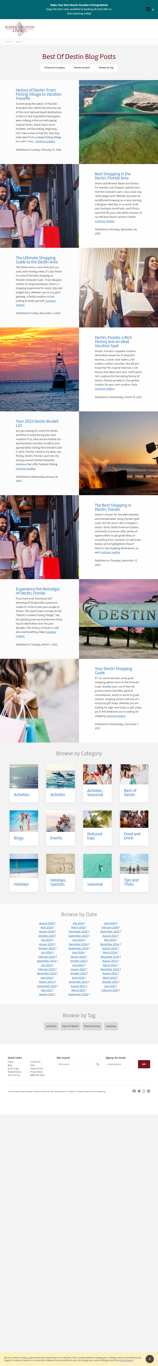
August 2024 (110, 948)
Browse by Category (55, 67)
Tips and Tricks (131, 882)
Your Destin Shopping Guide (113, 670)
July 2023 (46, 965)
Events (56, 838)
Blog (18, 42)
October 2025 (46, 936)
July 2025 (46, 940)
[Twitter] (139, 1091)
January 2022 (46, 982)
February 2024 (47, 956)
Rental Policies (15, 1071)
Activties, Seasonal (95, 792)
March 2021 (78, 990)
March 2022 (110, 977)
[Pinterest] (148, 1091)
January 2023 (78, 969)
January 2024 (78, 956)
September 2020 (78, 994)
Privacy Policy (36, 1071)
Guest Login (13, 1068)
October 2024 (46, 948)
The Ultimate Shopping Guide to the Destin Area (37, 260)
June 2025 (78, 940)
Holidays (21, 884)
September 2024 (78, 948)
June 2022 (47, 977)
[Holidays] (24, 866)
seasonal (95, 884)
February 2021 (110, 990)
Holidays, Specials (58, 882)
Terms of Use (14, 1075)
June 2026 (110, 923)
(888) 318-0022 (37, 1075)
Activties (57, 794)
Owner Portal (36, 1068)
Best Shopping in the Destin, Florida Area (113, 176)
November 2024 (110, 944)
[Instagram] (144, 1091)
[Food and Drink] (134, 819)
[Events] (60, 821)
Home (8, 42)
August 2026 (47, 923)
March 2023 (110, 965)
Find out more (126, 1360)
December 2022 (110, 969)
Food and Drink (132, 836)
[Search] (97, 1064)
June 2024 (78, 952)
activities (51, 1026)
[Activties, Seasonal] (97, 774)
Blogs (19, 838)
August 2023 (110, 961)
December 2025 (78, 931)
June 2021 (110, 986)
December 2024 (78, 944)
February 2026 (110, 927)
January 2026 (47, 931)
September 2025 (78, 936)
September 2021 (47, 986)
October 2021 (110, 982)
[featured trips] (97, 819)
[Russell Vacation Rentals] (20, 35)
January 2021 (46, 994)
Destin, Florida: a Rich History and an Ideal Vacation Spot (113, 342)
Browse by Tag (106, 67)
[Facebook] (134, 1091)
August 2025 (110, 936)
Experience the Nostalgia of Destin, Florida (37, 591)
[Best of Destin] (134, 774)
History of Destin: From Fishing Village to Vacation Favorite (39, 94)
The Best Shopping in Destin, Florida (113, 507)
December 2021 (78, 982)
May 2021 (47, 990)
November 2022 (47, 973)
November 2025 (110, 931)
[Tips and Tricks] (134, 864)
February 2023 (47, 969)
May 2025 (110, 940)
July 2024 (47, 952)
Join (144, 1064)
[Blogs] (24, 821)
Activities (21, 794)
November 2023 (47, 961)
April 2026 (47, 927)
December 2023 (110, 956)
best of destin (70, 1026)
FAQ (32, 1065)
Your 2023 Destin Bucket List (37, 423)
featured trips (94, 836)
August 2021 (78, 986)
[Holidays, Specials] (60, 864)
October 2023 (78, 961)
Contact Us (35, 1061)
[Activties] (60, 776)
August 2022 (110, 973)
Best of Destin (130, 792)
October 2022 (78, 973)
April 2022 (78, 977)
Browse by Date (82, 67)
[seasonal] (97, 866)
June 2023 (78, 965)
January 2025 (47, 944)
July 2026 (78, 923)
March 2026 (78, 927)
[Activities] (24, 776)
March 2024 (110, 952)
